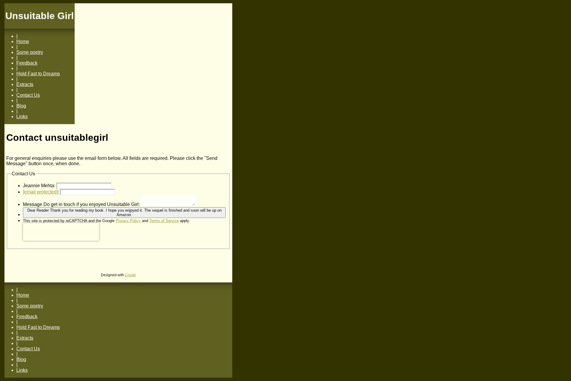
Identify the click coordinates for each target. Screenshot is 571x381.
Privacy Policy (128, 220)
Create (130, 275)
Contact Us (28, 95)
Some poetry (29, 52)
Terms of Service (164, 220)
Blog (21, 105)
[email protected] (40, 191)
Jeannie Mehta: (39, 185)
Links (22, 116)
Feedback (26, 62)
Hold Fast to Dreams (38, 73)
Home (22, 41)
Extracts (24, 84)
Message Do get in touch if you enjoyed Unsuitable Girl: (81, 204)
